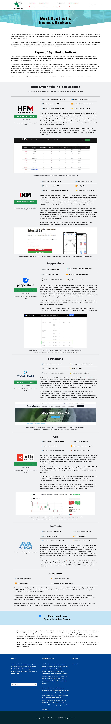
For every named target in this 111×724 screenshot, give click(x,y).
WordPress (27, 722)
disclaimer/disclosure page (50, 705)
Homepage (32, 3)
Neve (15, 722)
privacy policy (64, 705)
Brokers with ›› (60, 3)
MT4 (66, 561)
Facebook (75, 664)
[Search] (101, 5)
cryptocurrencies (89, 378)
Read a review (26, 119)
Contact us (45, 709)
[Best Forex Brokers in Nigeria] (18, 5)
